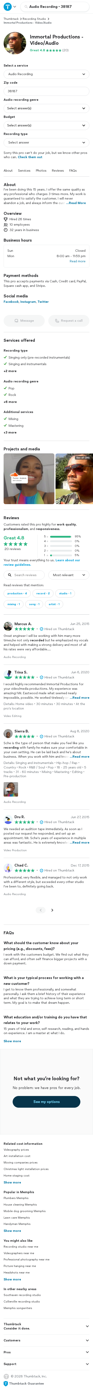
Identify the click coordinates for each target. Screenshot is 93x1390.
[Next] (52, 910)
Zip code (10, 83)
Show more (12, 1182)
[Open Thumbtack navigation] (10, 6)
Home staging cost (17, 1175)
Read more (78, 261)
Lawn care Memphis (17, 1217)
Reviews (58, 171)
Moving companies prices (20, 1162)
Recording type (16, 134)
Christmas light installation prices (26, 1169)
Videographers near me (19, 1253)
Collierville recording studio (22, 1301)
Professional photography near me (26, 1259)
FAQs (73, 171)
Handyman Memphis (17, 1224)
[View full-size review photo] (11, 789)
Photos (41, 171)
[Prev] (41, 910)
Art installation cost (17, 1156)
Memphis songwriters (18, 1308)
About (8, 171)
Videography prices (16, 1149)
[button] (15, 43)
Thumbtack (11, 18)
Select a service (16, 65)
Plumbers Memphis (16, 1198)
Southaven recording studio (22, 1295)
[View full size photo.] (29, 479)
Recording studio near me (21, 1246)
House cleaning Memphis (20, 1204)
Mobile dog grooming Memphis (25, 1211)
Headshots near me (17, 1272)
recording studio (34, 18)
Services (24, 171)
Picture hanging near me (20, 1266)
